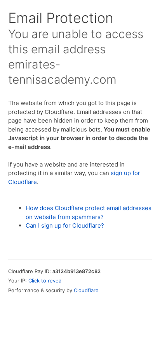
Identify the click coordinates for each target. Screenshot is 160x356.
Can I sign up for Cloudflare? (65, 225)
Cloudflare (86, 290)
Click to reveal (45, 280)
